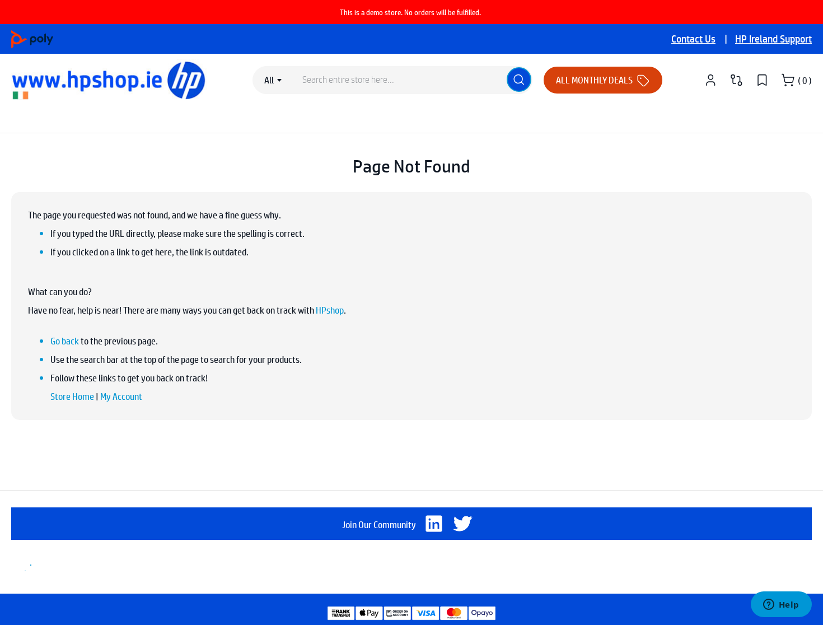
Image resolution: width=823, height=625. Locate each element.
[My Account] (710, 80)
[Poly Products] (32, 37)
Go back (64, 340)
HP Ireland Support (773, 38)
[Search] (519, 79)
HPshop (330, 310)
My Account (121, 396)
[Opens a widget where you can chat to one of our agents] (781, 605)
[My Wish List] (762, 80)
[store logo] (111, 79)
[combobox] (274, 80)
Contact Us (693, 38)
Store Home (72, 396)
